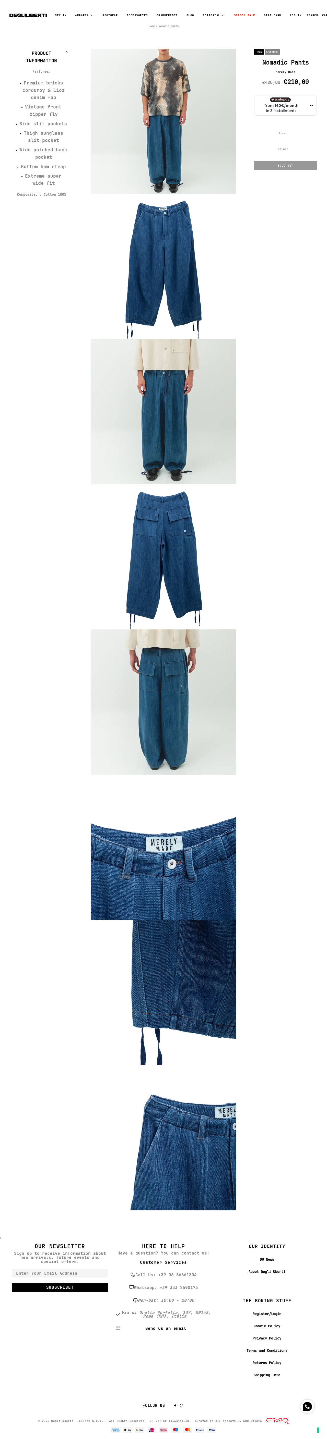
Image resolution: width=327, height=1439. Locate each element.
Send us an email (165, 1328)
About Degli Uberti (267, 1271)
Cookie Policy (267, 1326)
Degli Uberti (28, 15)
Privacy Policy (267, 1338)
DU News (267, 1259)
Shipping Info (267, 1375)
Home (152, 26)
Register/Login (267, 1314)
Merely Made (285, 72)
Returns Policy (267, 1362)
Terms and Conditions (267, 1350)
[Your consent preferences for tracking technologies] (318, 1430)
